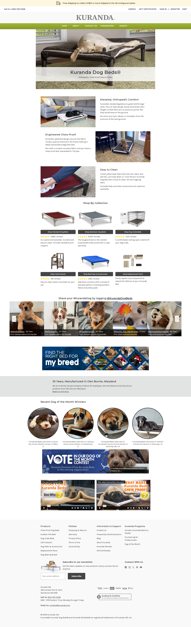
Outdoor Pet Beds (48, 534)
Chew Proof (95, 77)
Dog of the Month (132, 544)
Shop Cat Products (58, 274)
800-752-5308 (54, 597)
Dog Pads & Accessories (51, 546)
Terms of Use (74, 542)
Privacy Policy (75, 538)
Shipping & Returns (78, 530)
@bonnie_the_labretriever (126, 331)
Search (132, 9)
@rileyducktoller (87, 331)
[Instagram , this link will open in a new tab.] (130, 567)
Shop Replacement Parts (133, 274)
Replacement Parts (49, 550)
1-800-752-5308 (14, 9)
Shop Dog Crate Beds (132, 232)
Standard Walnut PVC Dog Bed (26, 334)
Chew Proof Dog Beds (50, 530)
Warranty (73, 534)
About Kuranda (103, 542)
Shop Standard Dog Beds (58, 232)
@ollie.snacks (51, 331)
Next (177, 319)
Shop (64, 26)
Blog (99, 538)
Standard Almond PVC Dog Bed (95, 334)
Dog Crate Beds (47, 538)
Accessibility (74, 546)
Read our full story (61, 391)
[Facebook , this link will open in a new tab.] (126, 567)
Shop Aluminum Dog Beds (95, 232)
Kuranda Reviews (104, 546)
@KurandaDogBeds (119, 298)
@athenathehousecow (158, 331)
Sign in (163, 9)
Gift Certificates (147, 9)
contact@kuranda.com (60, 605)
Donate (123, 26)
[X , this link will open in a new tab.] (133, 567)
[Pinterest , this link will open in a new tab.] (137, 567)
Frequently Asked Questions (109, 534)
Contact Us (91, 26)
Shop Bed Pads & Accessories (95, 274)
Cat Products (46, 542)
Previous (14, 319)
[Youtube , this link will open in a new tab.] (141, 567)
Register (175, 9)
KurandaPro (107, 26)
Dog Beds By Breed (49, 555)
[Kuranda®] (95, 17)
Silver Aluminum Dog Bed (127, 334)
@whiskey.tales (17, 331)
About (76, 26)
